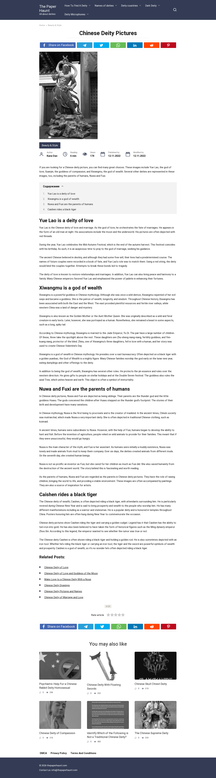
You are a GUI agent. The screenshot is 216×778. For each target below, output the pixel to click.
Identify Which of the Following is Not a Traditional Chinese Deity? (107, 735)
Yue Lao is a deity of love (61, 193)
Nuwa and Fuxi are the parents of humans (70, 204)
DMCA (43, 753)
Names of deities (104, 5)
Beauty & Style (50, 145)
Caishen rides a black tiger (62, 209)
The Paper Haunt (47, 8)
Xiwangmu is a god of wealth (63, 198)
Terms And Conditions (83, 753)
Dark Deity (150, 5)
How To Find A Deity (75, 5)
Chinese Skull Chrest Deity (151, 683)
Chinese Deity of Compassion (57, 733)
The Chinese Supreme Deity (151, 733)
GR (108, 606)
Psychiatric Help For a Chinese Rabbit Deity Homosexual (58, 685)
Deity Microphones (74, 14)
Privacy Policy (59, 753)
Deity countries (129, 5)
